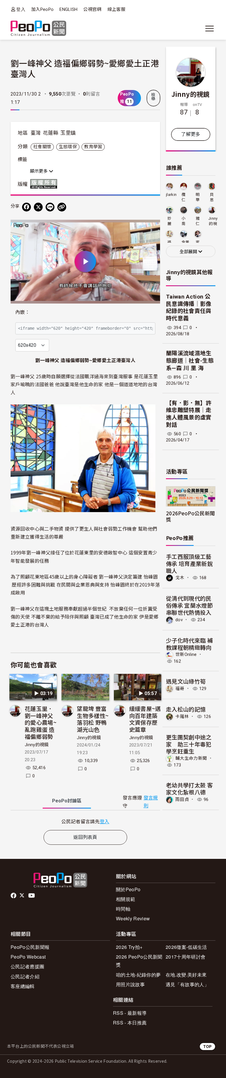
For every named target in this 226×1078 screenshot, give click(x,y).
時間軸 (123, 908)
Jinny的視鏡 (37, 744)
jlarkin (171, 194)
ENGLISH (68, 9)
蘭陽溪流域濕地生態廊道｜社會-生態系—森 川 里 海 (190, 360)
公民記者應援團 (27, 966)
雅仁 (198, 221)
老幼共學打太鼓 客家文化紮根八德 (189, 788)
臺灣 (36, 133)
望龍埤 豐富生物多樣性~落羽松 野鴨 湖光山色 (93, 718)
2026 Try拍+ (129, 947)
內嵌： (22, 312)
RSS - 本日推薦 (130, 1022)
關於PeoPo (128, 889)
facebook (14, 896)
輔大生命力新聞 (191, 758)
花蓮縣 (50, 133)
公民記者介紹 (25, 976)
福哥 (180, 688)
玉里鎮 (68, 133)
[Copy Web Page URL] (61, 207)
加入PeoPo (42, 9)
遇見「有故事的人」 (187, 984)
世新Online (186, 654)
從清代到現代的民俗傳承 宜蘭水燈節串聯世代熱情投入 (189, 605)
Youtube (32, 896)
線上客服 (116, 9)
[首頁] (38, 28)
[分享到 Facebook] (26, 207)
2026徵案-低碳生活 (186, 947)
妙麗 (169, 221)
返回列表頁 (85, 837)
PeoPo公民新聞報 (30, 947)
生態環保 (68, 146)
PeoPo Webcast (28, 956)
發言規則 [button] (151, 802)
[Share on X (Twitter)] (38, 207)
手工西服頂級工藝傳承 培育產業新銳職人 (189, 563)
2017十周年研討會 (185, 956)
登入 (20, 9)
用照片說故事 (130, 984)
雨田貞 (182, 799)
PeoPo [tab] (67, 801)
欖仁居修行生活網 (183, 197)
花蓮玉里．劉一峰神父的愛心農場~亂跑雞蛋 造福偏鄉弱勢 (40, 722)
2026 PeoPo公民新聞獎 (139, 960)
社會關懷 (42, 146)
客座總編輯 (23, 986)
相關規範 (125, 899)
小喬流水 (183, 221)
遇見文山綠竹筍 (186, 681)
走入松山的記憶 (186, 709)
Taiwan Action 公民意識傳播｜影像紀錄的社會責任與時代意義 (189, 307)
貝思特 (212, 197)
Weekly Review (133, 918)
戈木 (180, 577)
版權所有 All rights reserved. (45, 184)
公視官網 (92, 9)
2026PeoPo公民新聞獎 (190, 516)
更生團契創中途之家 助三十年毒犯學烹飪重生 (189, 744)
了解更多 (190, 134)
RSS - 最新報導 (130, 1012)
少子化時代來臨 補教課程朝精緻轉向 (189, 643)
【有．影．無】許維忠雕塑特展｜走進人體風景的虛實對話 (189, 414)
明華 (198, 197)
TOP (207, 1046)
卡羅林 (182, 716)
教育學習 (93, 146)
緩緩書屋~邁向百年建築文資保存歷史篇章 (145, 718)
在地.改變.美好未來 (186, 974)
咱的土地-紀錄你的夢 (138, 974)
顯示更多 (39, 171)
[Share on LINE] (50, 207)
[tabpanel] (85, 821)
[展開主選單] (209, 28)
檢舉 (153, 96)
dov (179, 619)
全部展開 (189, 251)
